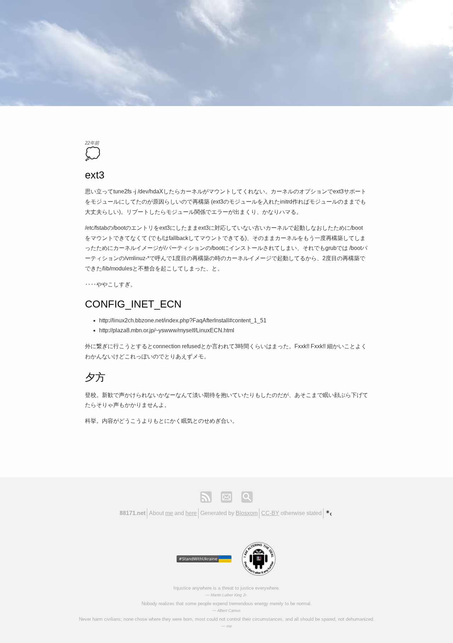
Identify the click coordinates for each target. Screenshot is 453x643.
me (169, 513)
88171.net (132, 513)
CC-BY (270, 513)
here (191, 513)
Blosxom (247, 513)
